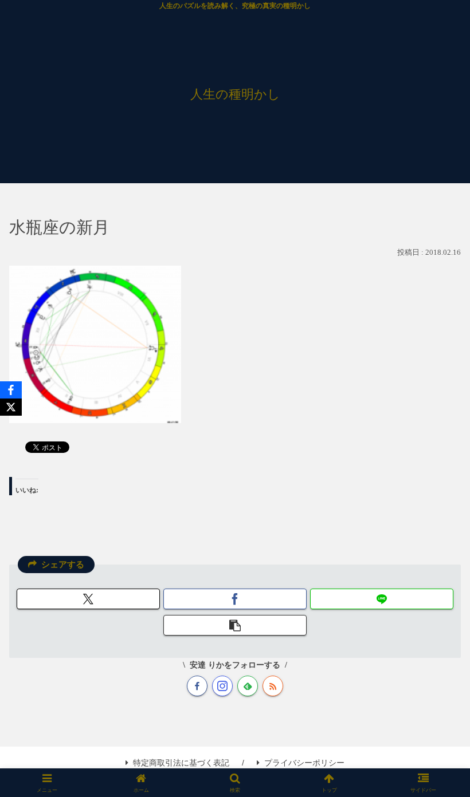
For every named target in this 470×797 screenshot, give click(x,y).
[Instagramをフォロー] (222, 686)
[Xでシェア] (88, 599)
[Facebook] (11, 389)
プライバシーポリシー (304, 762)
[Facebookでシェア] (235, 599)
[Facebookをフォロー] (197, 686)
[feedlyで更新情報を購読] (247, 686)
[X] (11, 407)
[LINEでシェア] (381, 599)
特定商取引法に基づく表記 (181, 762)
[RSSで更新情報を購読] (273, 686)
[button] (235, 625)
